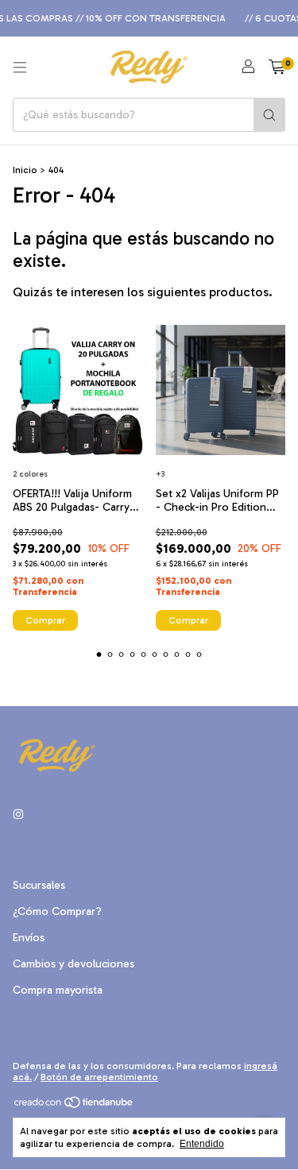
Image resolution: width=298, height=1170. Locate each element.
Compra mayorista (58, 990)
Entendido (202, 1143)
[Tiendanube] (74, 1106)
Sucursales (39, 885)
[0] (277, 67)
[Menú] (20, 67)
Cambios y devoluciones (73, 964)
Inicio (25, 170)
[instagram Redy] (18, 814)
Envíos (29, 937)
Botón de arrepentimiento (99, 1077)
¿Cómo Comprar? (57, 911)
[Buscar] (269, 115)
